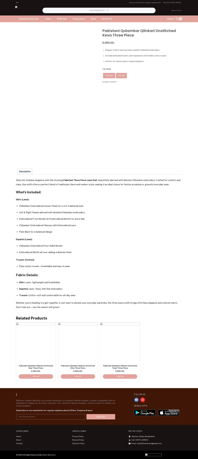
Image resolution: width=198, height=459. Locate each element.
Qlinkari (113, 82)
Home (48, 19)
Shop (93, 19)
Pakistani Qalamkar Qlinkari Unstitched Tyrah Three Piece (120, 367)
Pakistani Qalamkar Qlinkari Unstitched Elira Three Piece (78, 367)
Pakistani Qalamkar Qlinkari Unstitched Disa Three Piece (36, 367)
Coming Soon (78, 19)
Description (24, 171)
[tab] (25, 172)
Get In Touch (176, 10)
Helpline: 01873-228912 (172, 2)
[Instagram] (142, 399)
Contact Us (106, 19)
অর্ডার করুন (109, 75)
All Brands (62, 19)
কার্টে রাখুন (121, 75)
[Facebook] (136, 399)
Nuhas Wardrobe (48, 455)
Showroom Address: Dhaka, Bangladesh (145, 2)
